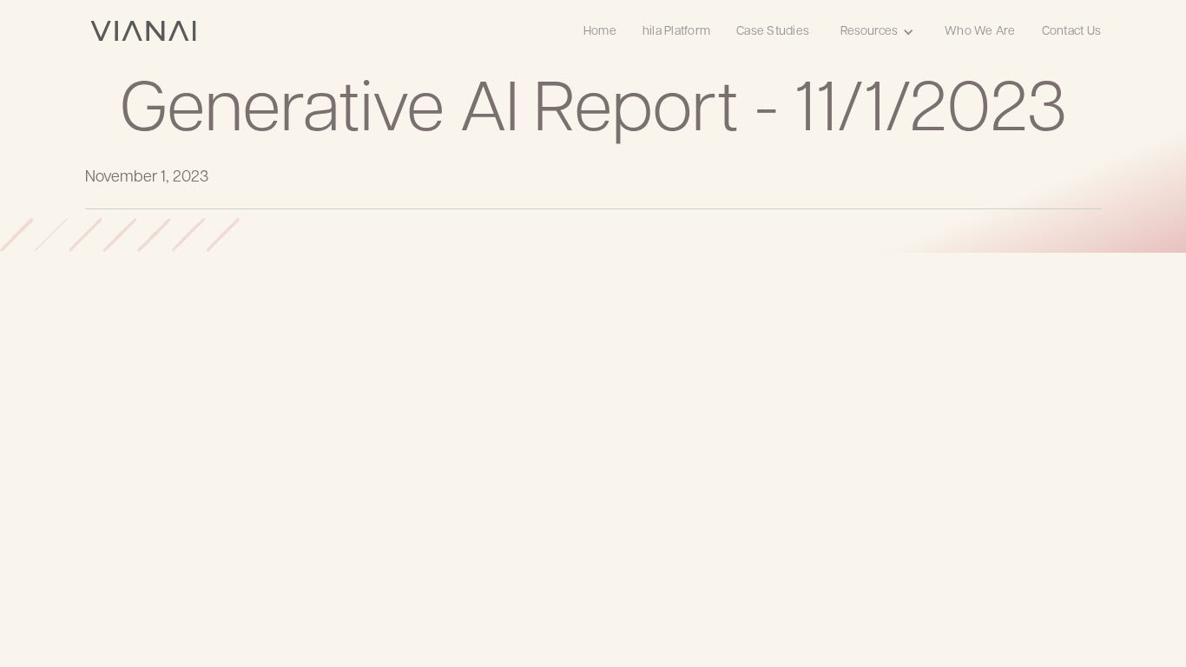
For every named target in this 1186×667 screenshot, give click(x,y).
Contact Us (1072, 31)
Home (599, 31)
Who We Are (980, 31)
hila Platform (676, 31)
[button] (877, 31)
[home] (143, 31)
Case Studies (772, 31)
